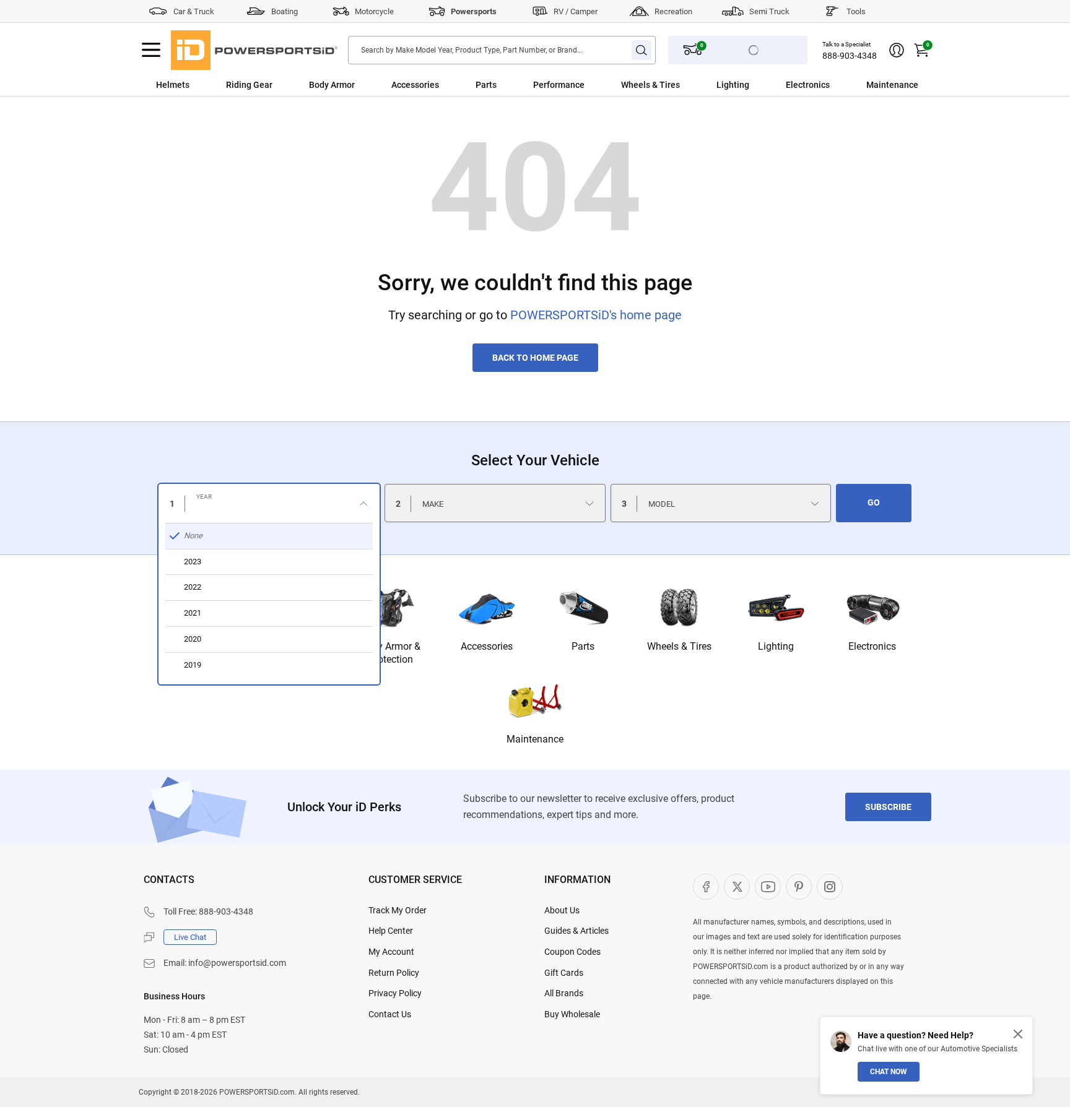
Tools (856, 11)
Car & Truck (193, 11)
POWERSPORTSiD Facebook (706, 887)
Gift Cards (563, 973)
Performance (559, 85)
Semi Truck (769, 11)
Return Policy (393, 973)
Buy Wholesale (572, 1014)
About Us (562, 910)
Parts (486, 85)
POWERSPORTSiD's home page (596, 315)
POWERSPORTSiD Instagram (830, 887)
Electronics (808, 85)
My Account (391, 952)
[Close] (1018, 1034)
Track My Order (397, 910)
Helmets (172, 85)
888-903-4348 (849, 56)
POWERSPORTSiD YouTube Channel (768, 887)
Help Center (390, 931)
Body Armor (332, 85)
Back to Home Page (535, 358)
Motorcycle (374, 11)
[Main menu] (151, 50)
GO (874, 502)
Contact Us (389, 1014)
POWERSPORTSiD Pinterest (799, 887)
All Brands (563, 993)
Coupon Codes (572, 952)
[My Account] (896, 50)
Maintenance (892, 85)
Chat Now (888, 1071)
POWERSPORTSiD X (737, 887)
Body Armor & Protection (390, 652)
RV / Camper (576, 11)
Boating (284, 11)
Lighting (732, 85)
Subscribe (888, 807)
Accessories (415, 85)
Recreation (673, 11)
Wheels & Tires (650, 85)
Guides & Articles (576, 931)
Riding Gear (249, 85)
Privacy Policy (395, 993)
